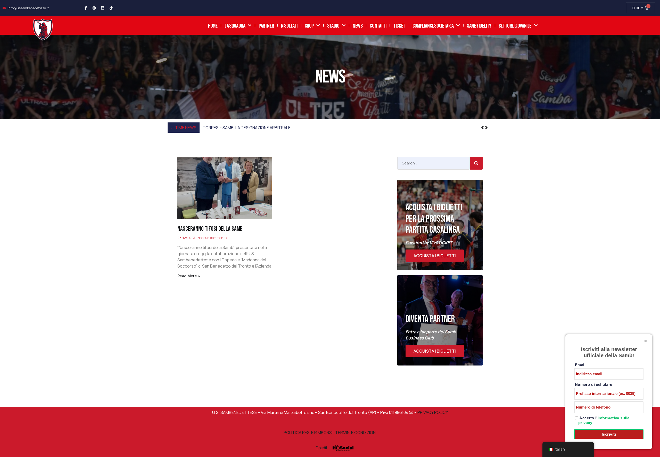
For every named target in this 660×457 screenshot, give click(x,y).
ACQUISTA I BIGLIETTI (435, 256)
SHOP (309, 25)
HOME (212, 25)
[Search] (476, 163)
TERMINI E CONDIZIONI (355, 432)
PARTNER (266, 25)
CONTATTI (378, 25)
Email (580, 365)
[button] (486, 127)
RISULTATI (289, 25)
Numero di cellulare (593, 384)
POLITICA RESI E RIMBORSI (308, 432)
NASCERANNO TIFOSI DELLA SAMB (210, 228)
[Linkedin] (102, 8)
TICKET (399, 25)
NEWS (357, 25)
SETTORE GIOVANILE (515, 25)
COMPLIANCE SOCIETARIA (433, 25)
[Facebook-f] (85, 8)
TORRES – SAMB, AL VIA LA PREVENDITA (240, 127)
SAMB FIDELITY (479, 25)
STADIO (333, 25)
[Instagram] (94, 8)
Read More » (188, 276)
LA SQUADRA (235, 25)
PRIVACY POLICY (432, 412)
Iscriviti (609, 434)
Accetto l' (604, 420)
